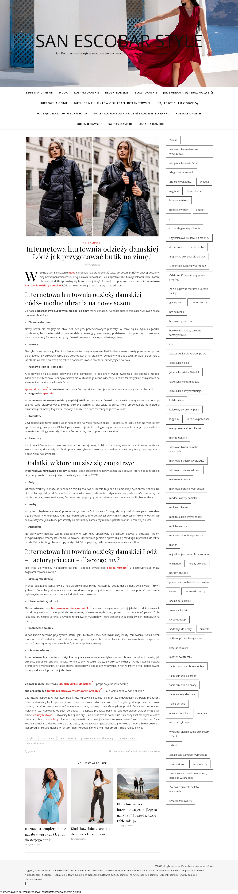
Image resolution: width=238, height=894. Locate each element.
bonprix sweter (178, 209)
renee (172, 591)
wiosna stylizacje (179, 722)
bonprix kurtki (47, 738)
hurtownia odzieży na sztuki (70, 608)
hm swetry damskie (181, 321)
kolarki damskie (86, 92)
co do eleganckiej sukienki (184, 228)
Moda (63, 92)
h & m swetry (199, 302)
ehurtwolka (197, 247)
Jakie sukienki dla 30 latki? (184, 372)
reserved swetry (195, 591)
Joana (31, 751)
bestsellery (51, 719)
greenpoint (176, 302)
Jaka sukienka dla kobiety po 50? (188, 353)
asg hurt (31, 738)
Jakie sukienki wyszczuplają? (185, 390)
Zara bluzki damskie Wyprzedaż (188, 754)
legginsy (174, 419)
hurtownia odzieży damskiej (43, 285)
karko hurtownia (68, 738)
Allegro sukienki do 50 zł (183, 163)
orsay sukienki (197, 563)
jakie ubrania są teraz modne (186, 92)
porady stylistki (178, 572)
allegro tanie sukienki (181, 172)
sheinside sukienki (180, 601)
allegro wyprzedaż (180, 181)
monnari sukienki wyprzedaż (186, 535)
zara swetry (200, 764)
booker (200, 209)
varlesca (202, 713)
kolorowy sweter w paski (184, 409)
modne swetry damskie (183, 498)
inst (171, 344)
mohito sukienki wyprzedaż (185, 516)
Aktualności (92, 242)
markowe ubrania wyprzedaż (186, 488)
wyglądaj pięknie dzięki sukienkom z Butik (189, 734)
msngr (173, 544)
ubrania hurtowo (35, 743)
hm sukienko (176, 311)
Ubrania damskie (151, 124)
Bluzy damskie (146, 92)
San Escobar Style (119, 40)
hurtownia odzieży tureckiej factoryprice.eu (185, 332)
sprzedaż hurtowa (36, 389)
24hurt (173, 140)
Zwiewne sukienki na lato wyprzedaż (184, 789)
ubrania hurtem (127, 738)
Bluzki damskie (116, 92)
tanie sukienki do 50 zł (182, 675)
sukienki (204, 629)
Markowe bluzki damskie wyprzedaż (183, 449)
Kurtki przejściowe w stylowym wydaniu (73, 691)
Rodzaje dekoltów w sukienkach (61, 113)
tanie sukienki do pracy (182, 685)
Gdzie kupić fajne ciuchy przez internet (187, 277)
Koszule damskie (189, 113)
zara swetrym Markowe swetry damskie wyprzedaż (188, 775)
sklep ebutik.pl (177, 619)
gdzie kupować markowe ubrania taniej (188, 291)
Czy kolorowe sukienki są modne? (189, 238)
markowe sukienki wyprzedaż (186, 460)
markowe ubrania (179, 479)
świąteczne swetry (180, 800)
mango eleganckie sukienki (185, 428)
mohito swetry (178, 526)
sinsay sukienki (178, 610)
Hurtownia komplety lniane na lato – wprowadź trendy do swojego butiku (45, 834)
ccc (171, 219)
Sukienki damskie (89, 124)
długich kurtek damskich (75, 684)
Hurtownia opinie (54, 103)
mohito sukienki (178, 507)
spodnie (48, 393)
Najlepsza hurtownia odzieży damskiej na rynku (132, 113)
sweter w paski (178, 647)
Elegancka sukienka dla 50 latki (187, 256)
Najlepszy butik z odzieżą (178, 103)
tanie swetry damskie (182, 694)
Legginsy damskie (39, 92)
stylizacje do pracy (180, 629)
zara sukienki (177, 764)
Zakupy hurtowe (42, 715)
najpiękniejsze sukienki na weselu (189, 554)
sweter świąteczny (180, 657)
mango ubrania (178, 437)
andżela (204, 181)
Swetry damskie (120, 124)
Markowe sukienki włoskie (184, 470)
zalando (174, 745)
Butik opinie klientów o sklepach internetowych (112, 103)
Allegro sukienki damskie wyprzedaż (183, 151)
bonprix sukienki (178, 200)
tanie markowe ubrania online (186, 666)
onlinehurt (175, 563)
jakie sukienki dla (179, 362)
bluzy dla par (195, 191)
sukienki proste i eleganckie (185, 638)
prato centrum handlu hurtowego (97, 738)
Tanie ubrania (177, 703)
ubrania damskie (179, 713)
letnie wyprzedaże (198, 419)
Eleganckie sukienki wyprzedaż (187, 265)
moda (71, 272)
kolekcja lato (176, 400)
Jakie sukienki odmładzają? (185, 381)
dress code (176, 247)
